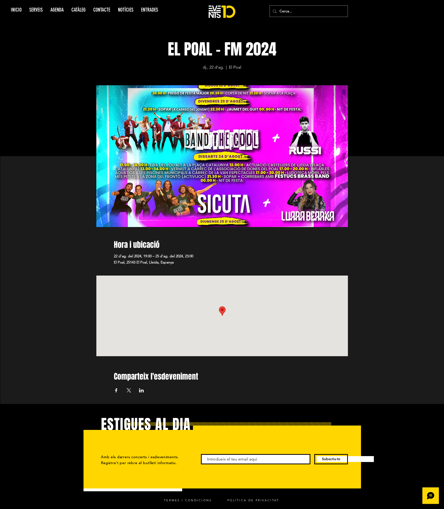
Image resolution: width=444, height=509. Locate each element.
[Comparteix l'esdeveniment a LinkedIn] (141, 390)
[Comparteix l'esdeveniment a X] (128, 390)
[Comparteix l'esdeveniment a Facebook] (116, 390)
